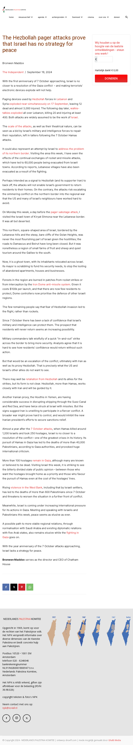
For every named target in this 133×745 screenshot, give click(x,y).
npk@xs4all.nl (9, 708)
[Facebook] (5, 587)
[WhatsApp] (29, 587)
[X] (13, 587)
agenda (41, 17)
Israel (74, 117)
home (11, 17)
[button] (126, 17)
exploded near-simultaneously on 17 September (38, 103)
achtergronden (58, 17)
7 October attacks (41, 428)
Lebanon (62, 99)
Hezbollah (38, 99)
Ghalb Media (114, 740)
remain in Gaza (42, 460)
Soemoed (76, 17)
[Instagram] (16, 718)
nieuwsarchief (24, 17)
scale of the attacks (20, 126)
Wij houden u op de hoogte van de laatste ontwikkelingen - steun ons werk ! (109, 48)
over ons (102, 17)
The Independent (13, 72)
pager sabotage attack (64, 212)
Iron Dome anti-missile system (51, 284)
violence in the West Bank (26, 487)
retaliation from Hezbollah (41, 379)
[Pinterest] (21, 587)
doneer (117, 17)
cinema (91, 17)
